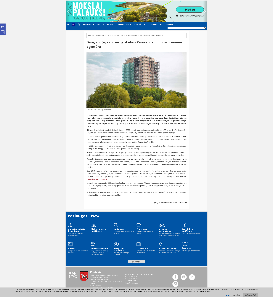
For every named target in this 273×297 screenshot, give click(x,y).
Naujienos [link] (100, 35)
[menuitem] (68, 24)
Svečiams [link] (153, 24)
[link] (3, 26)
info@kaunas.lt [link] (133, 283)
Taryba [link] (110, 24)
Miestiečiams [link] (139, 24)
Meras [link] (100, 24)
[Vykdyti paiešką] (205, 28)
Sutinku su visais (250, 295)
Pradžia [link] (91, 35)
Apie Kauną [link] (88, 24)
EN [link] (161, 24)
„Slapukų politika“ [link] (204, 291)
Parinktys (236, 295)
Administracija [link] (124, 24)
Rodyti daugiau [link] (136, 262)
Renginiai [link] (169, 24)
